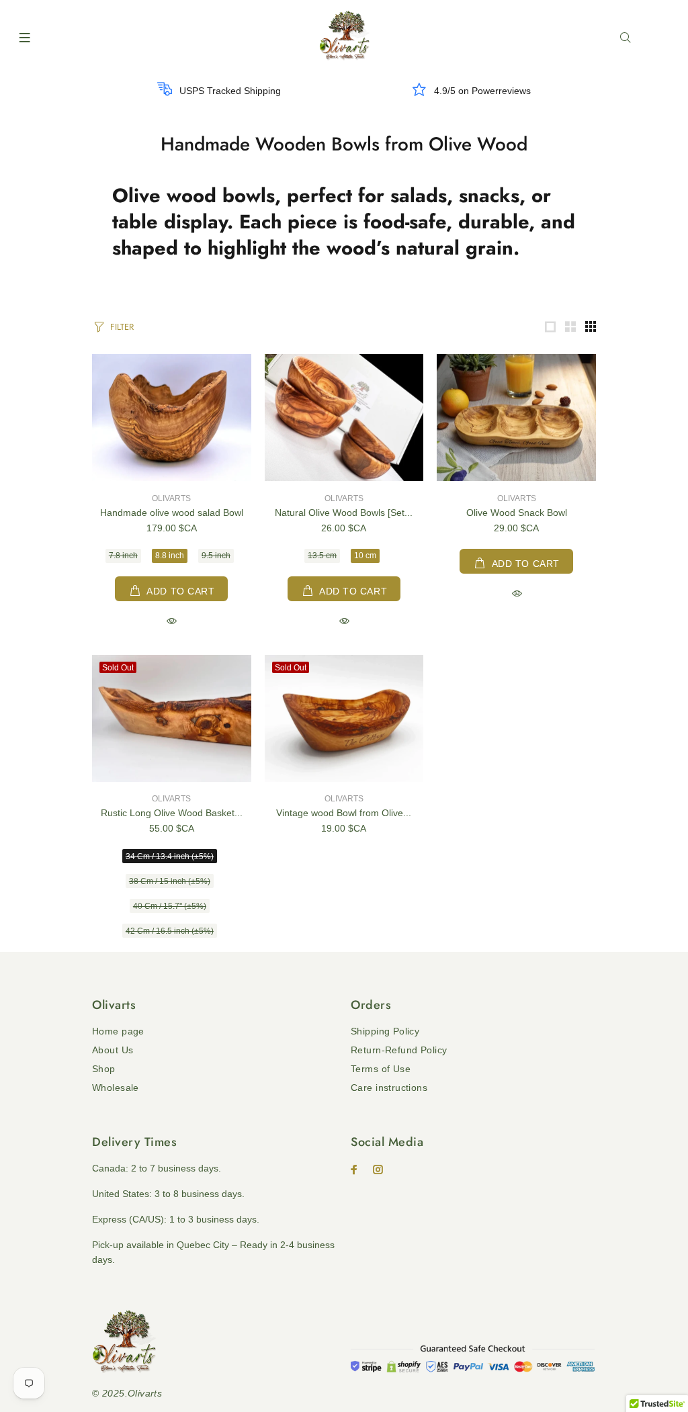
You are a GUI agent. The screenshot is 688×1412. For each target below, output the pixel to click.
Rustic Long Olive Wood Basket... (172, 812)
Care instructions (389, 1087)
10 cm (365, 555)
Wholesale (115, 1087)
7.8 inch (123, 555)
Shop (104, 1068)
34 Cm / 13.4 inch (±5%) (170, 856)
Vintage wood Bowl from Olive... (343, 812)
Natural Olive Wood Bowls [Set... (344, 512)
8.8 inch (169, 555)
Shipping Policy (385, 1031)
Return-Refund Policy (399, 1050)
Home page (118, 1031)
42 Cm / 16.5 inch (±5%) (170, 931)
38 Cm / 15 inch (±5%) (169, 881)
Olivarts (171, 498)
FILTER (122, 326)
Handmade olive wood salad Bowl (171, 512)
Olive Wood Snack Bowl (516, 512)
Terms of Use (381, 1068)
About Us (112, 1050)
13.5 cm (322, 555)
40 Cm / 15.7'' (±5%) (169, 906)
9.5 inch (216, 555)
